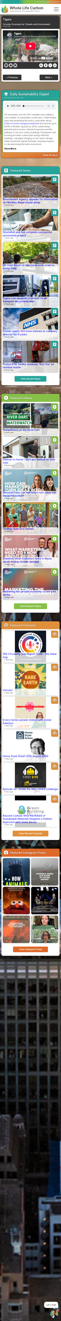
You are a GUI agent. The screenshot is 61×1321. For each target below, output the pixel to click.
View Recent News (30, 378)
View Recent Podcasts (30, 833)
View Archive (50, 155)
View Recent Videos (30, 606)
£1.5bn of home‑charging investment (21, 123)
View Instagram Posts (30, 949)
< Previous (12, 77)
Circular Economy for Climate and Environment (26, 24)
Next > (48, 77)
